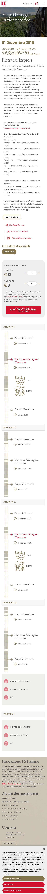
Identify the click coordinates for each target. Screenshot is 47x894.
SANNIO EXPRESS (10, 805)
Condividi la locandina (21, 238)
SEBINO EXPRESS (10, 798)
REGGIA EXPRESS (10, 816)
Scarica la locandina (19, 231)
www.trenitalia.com (14, 297)
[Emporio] (36, 3)
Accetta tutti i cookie (12, 890)
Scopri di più (12, 217)
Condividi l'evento (16, 224)
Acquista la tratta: (23, 310)
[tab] (23, 327)
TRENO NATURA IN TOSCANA (15, 802)
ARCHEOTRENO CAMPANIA (14, 809)
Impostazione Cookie (12, 879)
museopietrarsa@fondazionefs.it (17, 128)
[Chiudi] (44, 849)
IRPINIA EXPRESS (10, 819)
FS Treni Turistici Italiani (11, 784)
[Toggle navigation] (43, 3)
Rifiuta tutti (8, 884)
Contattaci (8, 843)
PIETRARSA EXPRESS (11, 812)
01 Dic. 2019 (9, 251)
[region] (23, 870)
